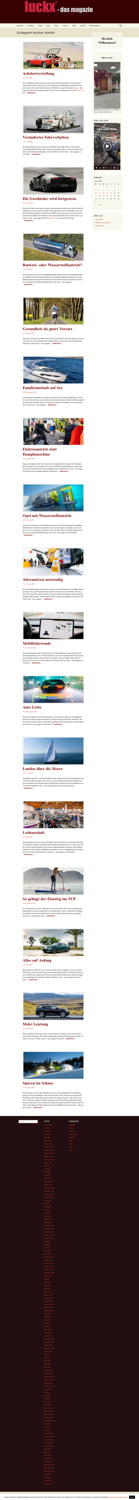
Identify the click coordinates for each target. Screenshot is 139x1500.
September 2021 (49, 1310)
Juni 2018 (47, 1424)
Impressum (99, 219)
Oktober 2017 (48, 1443)
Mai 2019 (47, 1399)
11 (99, 193)
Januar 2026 (48, 1147)
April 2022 (47, 1288)
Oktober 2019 (48, 1383)
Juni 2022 (47, 1282)
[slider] (105, 167)
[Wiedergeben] (97, 168)
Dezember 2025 (49, 1150)
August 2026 (48, 1125)
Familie (82, 25)
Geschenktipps (95, 25)
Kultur (40, 25)
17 (96, 196)
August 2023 (48, 1238)
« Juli (99, 204)
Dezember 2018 (49, 1414)
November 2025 (49, 1153)
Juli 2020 (47, 1354)
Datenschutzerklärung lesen (118, 1497)
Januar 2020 (48, 1373)
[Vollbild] (118, 168)
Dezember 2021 (49, 1301)
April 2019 (47, 1402)
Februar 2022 (48, 1295)
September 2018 (49, 1421)
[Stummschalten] (114, 168)
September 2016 (49, 1471)
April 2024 (47, 1213)
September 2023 (49, 1235)
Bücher (65, 25)
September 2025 (49, 1159)
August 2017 (48, 1449)
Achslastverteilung (38, 73)
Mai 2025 (47, 1172)
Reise (57, 25)
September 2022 (49, 1273)
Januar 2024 (48, 1222)
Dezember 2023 (49, 1225)
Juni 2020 (47, 1358)
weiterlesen (33, 93)
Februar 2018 (48, 1433)
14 (111, 193)
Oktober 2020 (48, 1345)
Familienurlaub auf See (42, 387)
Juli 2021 (47, 1317)
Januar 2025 (48, 1185)
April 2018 (47, 1430)
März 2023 (47, 1254)
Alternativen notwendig (43, 579)
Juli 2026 (47, 1128)
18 (99, 196)
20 (107, 196)
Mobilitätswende (37, 643)
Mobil (74, 25)
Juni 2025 (47, 1169)
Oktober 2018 (48, 1417)
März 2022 (47, 1292)
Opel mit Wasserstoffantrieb (47, 515)
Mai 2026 (47, 1134)
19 (103, 196)
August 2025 (48, 1162)
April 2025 (47, 1175)
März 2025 (47, 1178)
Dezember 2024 (49, 1188)
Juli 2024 (47, 1203)
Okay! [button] (132, 1497)
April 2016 (47, 1480)
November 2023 (49, 1229)
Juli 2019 (47, 1392)
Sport (48, 25)
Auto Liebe (32, 707)
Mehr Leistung (35, 1024)
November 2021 (49, 1304)
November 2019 (49, 1380)
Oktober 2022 (48, 1269)
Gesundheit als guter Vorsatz (47, 328)
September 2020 (49, 1348)
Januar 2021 (48, 1336)
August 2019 (48, 1389)
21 (111, 196)
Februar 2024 (48, 1219)
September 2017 (49, 1446)
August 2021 (48, 1314)
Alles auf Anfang (37, 960)
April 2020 (47, 1364)
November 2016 (49, 1468)
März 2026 (47, 1140)
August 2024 (48, 1200)
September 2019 (49, 1386)
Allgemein (72, 1125)
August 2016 (48, 1474)
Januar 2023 (48, 1260)
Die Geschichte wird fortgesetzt (49, 198)
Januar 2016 (48, 1483)
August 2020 (48, 1351)
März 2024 (47, 1216)
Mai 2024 (47, 1210)
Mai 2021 (47, 1323)
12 (103, 193)
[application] (107, 146)
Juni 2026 (47, 1131)
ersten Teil (80, 90)
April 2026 (47, 1137)
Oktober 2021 (48, 1307)
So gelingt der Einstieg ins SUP (49, 899)
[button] (107, 146)
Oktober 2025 (48, 1156)
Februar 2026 (48, 1144)
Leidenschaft (34, 832)
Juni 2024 (47, 1207)
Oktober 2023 (48, 1232)
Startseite (20, 25)
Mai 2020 (47, 1361)
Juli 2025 (47, 1166)
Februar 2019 (48, 1408)
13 (107, 193)
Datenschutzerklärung (103, 222)
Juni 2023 (47, 1244)
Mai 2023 (47, 1247)
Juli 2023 (47, 1241)
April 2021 (47, 1326)
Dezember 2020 (49, 1339)
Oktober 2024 (48, 1194)
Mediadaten (100, 226)
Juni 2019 (47, 1395)
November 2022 (49, 1266)
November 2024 (49, 1191)
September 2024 (49, 1197)
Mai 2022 (47, 1285)
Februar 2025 (48, 1181)
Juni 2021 (47, 1320)
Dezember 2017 (49, 1436)
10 (96, 193)
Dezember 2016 (49, 1465)
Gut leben (30, 25)
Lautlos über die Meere (43, 768)
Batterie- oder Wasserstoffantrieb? (52, 265)
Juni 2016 (47, 1477)
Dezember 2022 (49, 1263)
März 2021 (47, 1329)
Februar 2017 (48, 1458)
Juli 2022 (47, 1279)
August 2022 (48, 1276)
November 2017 (49, 1439)
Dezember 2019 (49, 1376)
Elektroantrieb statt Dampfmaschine (40, 451)
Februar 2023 (48, 1257)
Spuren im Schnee (38, 1083)
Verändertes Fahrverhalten (46, 137)
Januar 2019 (48, 1411)
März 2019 (47, 1405)
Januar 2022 (48, 1298)
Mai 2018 (47, 1427)
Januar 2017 (48, 1461)
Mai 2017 (47, 1452)
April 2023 (47, 1251)
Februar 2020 (48, 1370)
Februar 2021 (48, 1332)
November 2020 (49, 1342)
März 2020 (47, 1367)
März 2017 (47, 1455)
